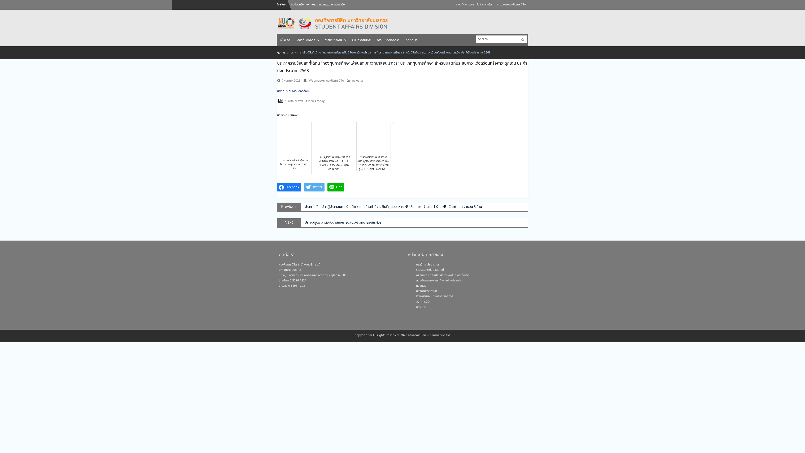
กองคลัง (421, 286)
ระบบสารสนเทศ (361, 40)
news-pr (358, 81)
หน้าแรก (285, 40)
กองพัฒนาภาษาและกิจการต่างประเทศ (438, 281)
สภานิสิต (421, 307)
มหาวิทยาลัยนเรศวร (428, 265)
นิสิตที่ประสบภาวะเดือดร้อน (293, 91)
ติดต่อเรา (411, 40)
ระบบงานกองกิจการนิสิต (511, 5)
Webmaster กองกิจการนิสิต (326, 81)
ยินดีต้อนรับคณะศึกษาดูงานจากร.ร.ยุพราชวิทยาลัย (318, 5)
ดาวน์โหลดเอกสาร (388, 40)
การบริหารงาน (333, 40)
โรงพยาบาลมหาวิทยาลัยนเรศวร (434, 296)
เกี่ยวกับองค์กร (305, 40)
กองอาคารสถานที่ (426, 291)
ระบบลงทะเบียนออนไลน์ (430, 270)
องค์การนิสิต (423, 302)
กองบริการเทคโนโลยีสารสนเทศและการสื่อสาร (442, 275)
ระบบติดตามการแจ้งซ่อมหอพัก (474, 5)
